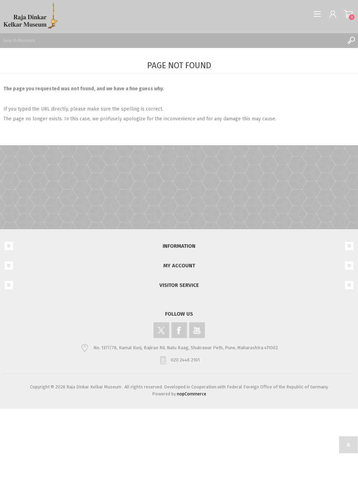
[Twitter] (161, 330)
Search (351, 40)
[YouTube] (197, 330)
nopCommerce (191, 393)
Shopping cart (348, 14)
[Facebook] (179, 330)
